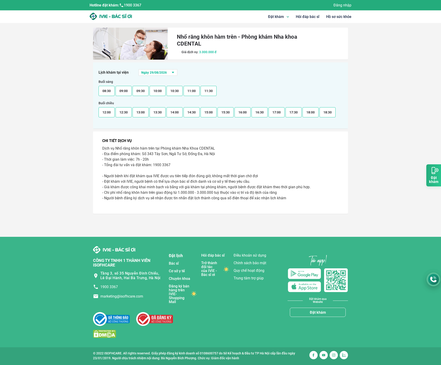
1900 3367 (132, 5)
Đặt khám (318, 312)
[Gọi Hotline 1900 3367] (433, 279)
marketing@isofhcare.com (121, 296)
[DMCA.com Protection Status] (104, 333)
